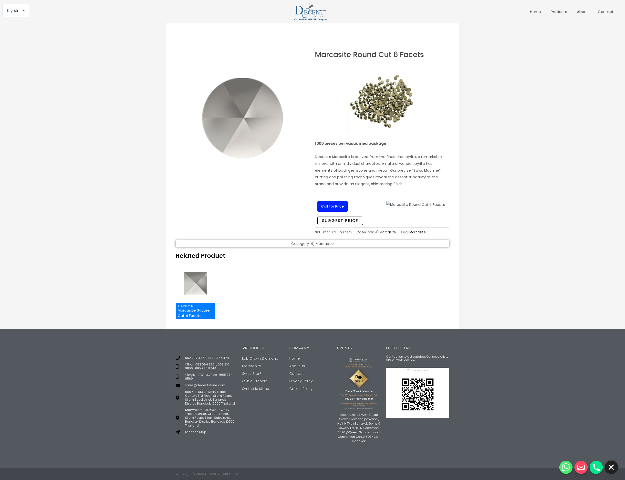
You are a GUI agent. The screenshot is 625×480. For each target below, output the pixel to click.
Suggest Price (340, 220)
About (582, 11)
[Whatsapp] (566, 467)
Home (535, 11)
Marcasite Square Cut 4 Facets (194, 313)
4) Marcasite (385, 232)
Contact (606, 11)
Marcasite (417, 232)
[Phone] (596, 467)
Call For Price (332, 206)
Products (559, 11)
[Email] (581, 467)
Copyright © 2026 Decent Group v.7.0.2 (207, 473)
